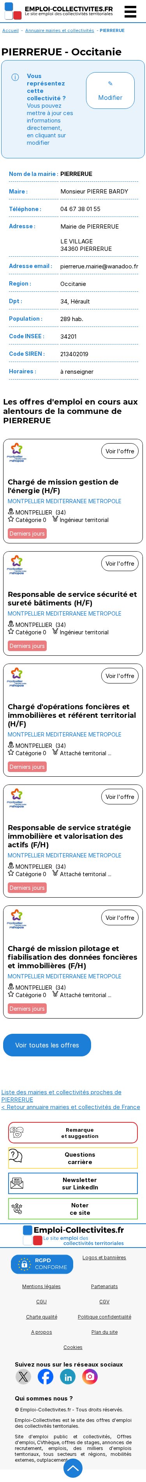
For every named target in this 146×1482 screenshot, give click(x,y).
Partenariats (104, 1286)
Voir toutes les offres (47, 1045)
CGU (41, 1302)
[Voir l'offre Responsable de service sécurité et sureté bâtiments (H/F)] (73, 603)
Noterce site (80, 1209)
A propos (41, 1332)
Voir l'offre (120, 451)
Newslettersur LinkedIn (80, 1183)
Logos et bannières (104, 1257)
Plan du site (104, 1332)
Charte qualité (41, 1317)
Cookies (73, 1347)
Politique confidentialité (104, 1317)
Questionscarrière (80, 1158)
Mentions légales (41, 1286)
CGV (104, 1302)
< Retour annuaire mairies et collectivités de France (70, 1107)
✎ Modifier (110, 90)
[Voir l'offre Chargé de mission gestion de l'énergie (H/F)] (73, 491)
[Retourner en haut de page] (73, 1468)
